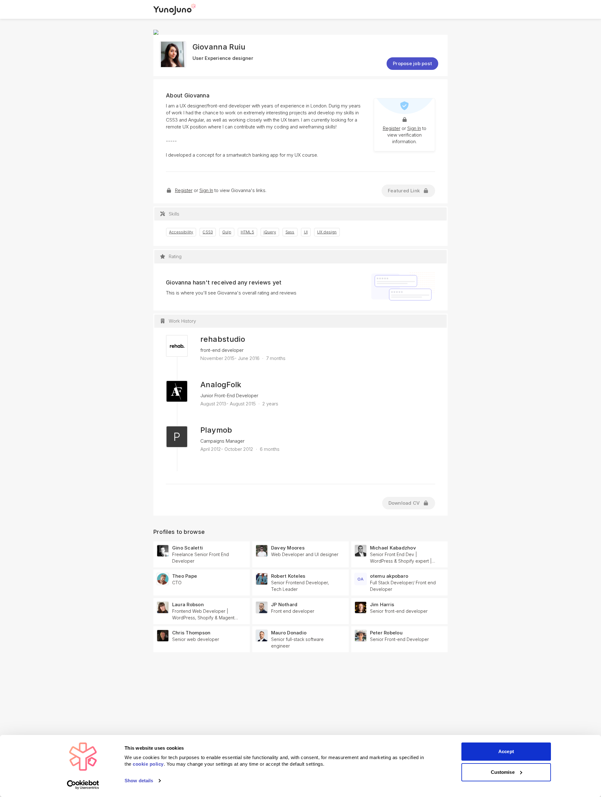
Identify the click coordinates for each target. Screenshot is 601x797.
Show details (139, 780)
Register (391, 128)
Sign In (414, 128)
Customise (503, 772)
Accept (506, 751)
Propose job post (412, 63)
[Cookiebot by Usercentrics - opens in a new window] (83, 784)
